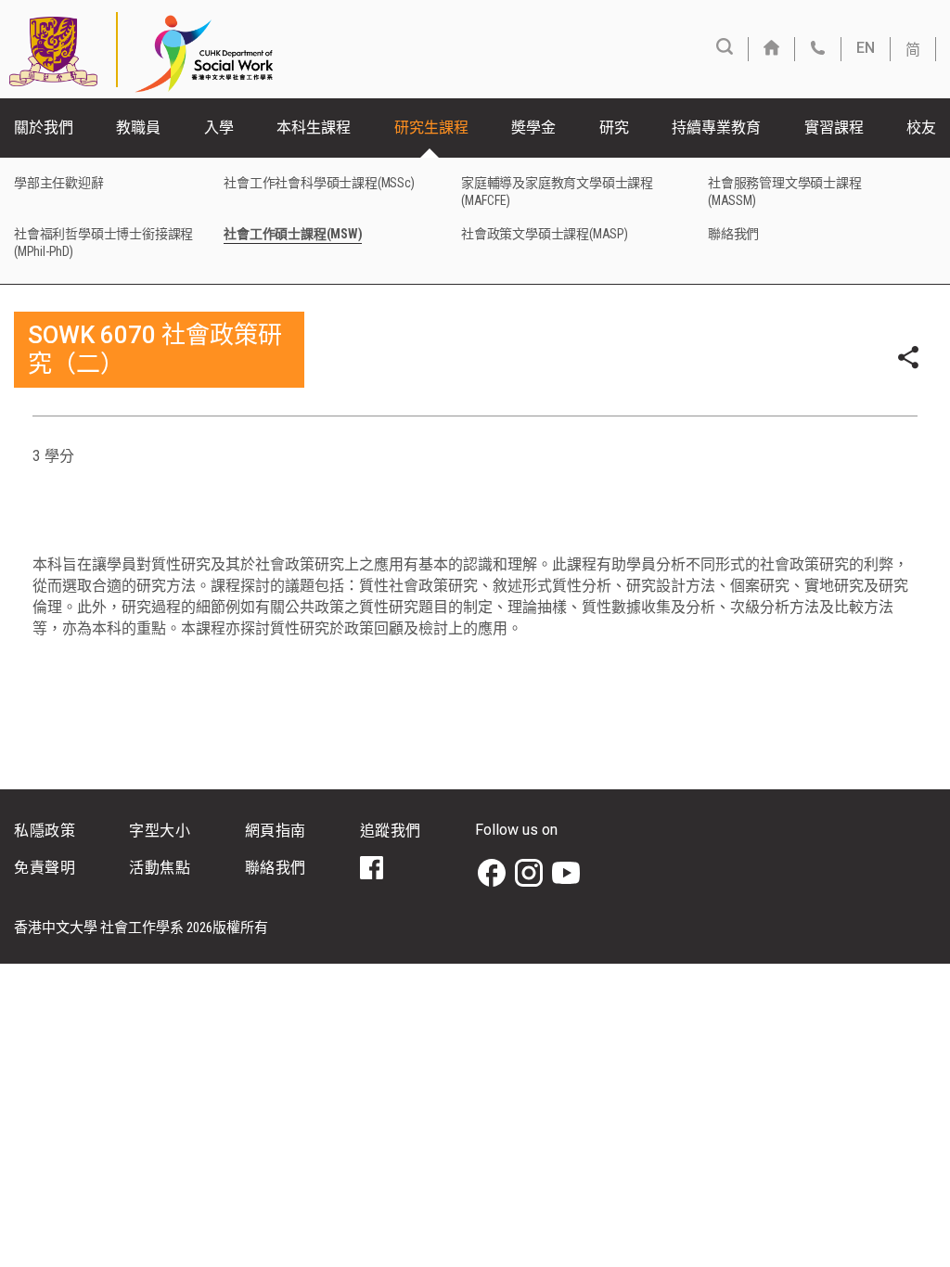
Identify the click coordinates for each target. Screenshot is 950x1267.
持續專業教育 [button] (716, 127)
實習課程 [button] (834, 127)
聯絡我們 (733, 233)
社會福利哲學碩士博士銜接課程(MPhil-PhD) (103, 242)
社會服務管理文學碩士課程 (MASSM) (785, 191)
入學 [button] (219, 127)
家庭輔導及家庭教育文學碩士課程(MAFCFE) (557, 191)
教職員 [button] (138, 127)
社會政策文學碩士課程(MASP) (544, 233)
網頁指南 (275, 830)
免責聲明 (44, 868)
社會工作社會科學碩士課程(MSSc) (319, 182)
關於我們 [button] (43, 127)
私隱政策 (44, 830)
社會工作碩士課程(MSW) (293, 233)
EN (865, 48)
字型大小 (159, 830)
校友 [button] (921, 127)
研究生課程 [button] (431, 127)
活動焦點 (159, 868)
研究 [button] (614, 127)
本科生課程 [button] (313, 127)
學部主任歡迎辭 (59, 182)
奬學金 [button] (533, 127)
